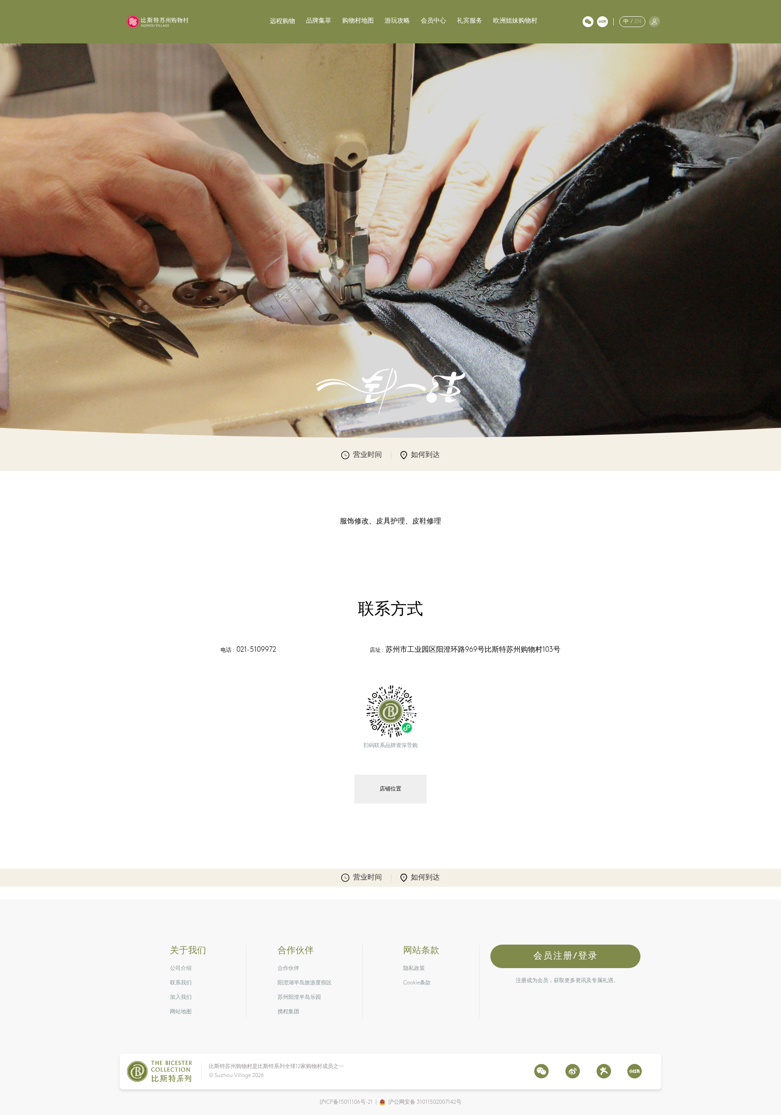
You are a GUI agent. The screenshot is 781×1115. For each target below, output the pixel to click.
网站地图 (181, 1012)
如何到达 (425, 455)
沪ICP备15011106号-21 (346, 1102)
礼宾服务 (469, 21)
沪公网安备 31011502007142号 (424, 1102)
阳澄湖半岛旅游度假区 (305, 983)
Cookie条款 (417, 983)
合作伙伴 (288, 968)
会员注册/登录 (565, 956)
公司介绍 (181, 968)
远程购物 (282, 21)
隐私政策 (414, 968)
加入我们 (181, 997)
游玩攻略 (397, 21)
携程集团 (288, 1012)
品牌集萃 (318, 21)
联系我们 (181, 983)
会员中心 (433, 21)
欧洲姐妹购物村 (515, 21)
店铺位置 (390, 789)
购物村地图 (358, 21)
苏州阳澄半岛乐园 (299, 997)
